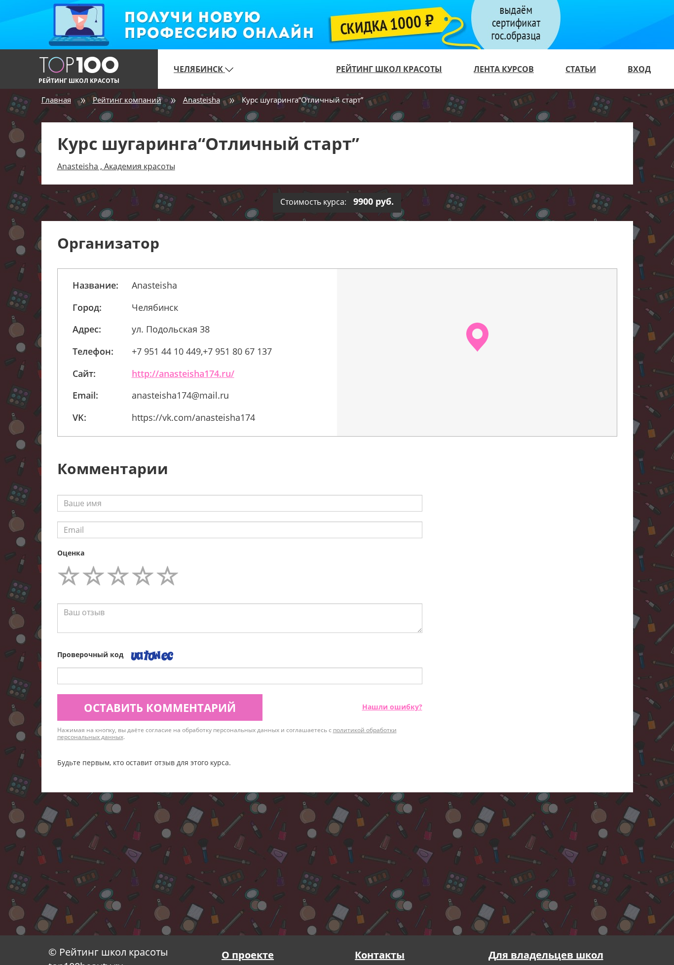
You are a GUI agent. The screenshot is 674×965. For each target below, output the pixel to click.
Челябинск (199, 69)
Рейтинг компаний (127, 100)
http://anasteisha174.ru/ (183, 373)
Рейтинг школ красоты (389, 69)
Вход (639, 69)
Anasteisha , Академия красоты (116, 166)
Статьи (580, 69)
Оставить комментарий (160, 707)
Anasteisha (201, 100)
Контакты (380, 955)
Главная (56, 100)
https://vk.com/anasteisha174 (193, 417)
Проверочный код (90, 654)
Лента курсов (504, 69)
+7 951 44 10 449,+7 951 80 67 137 (202, 351)
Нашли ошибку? (392, 706)
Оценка (70, 552)
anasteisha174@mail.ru (180, 395)
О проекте (248, 955)
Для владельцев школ (545, 955)
